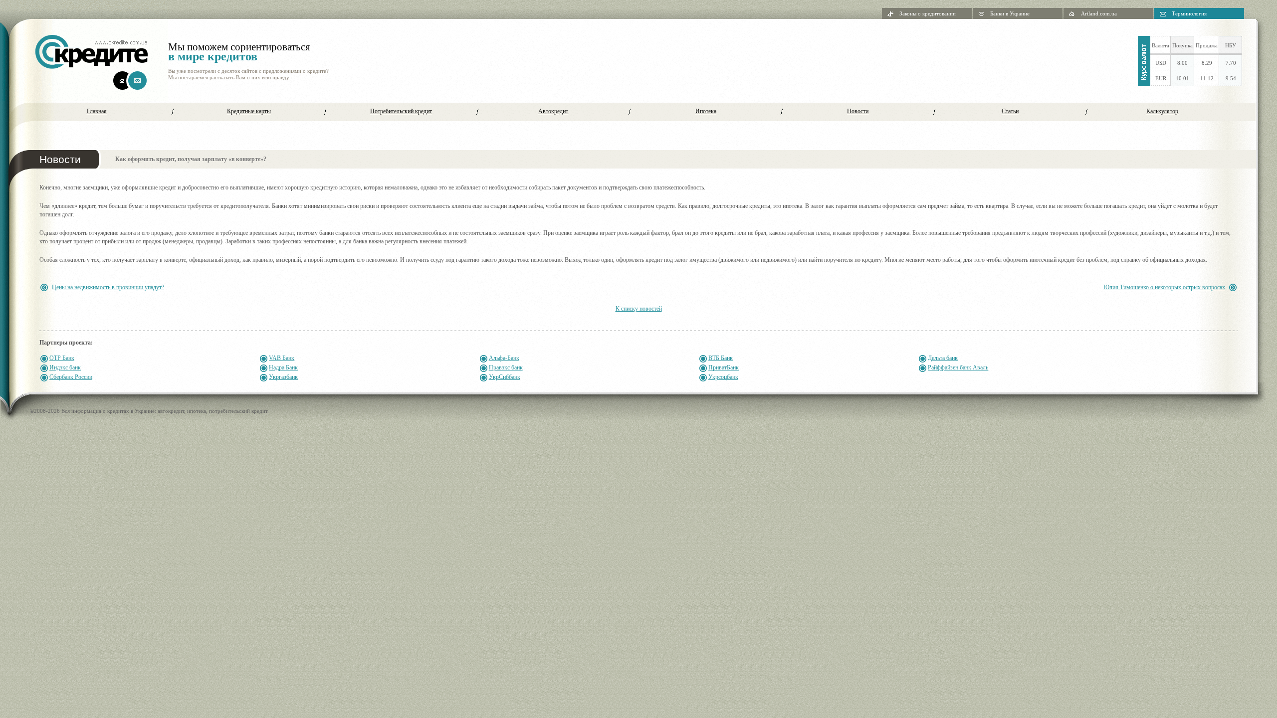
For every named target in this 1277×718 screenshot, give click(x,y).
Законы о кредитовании (927, 13)
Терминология (1189, 13)
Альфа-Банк (504, 358)
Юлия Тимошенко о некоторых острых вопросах (1164, 287)
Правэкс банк (506, 367)
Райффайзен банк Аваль (958, 367)
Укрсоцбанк (723, 376)
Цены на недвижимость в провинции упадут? (108, 287)
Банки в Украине (1010, 13)
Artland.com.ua (1099, 13)
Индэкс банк (65, 367)
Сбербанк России (70, 376)
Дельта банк (943, 358)
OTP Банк (61, 358)
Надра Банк (283, 367)
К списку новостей (639, 308)
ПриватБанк (723, 367)
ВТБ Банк (720, 358)
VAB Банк (281, 358)
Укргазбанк (283, 376)
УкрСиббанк (504, 376)
